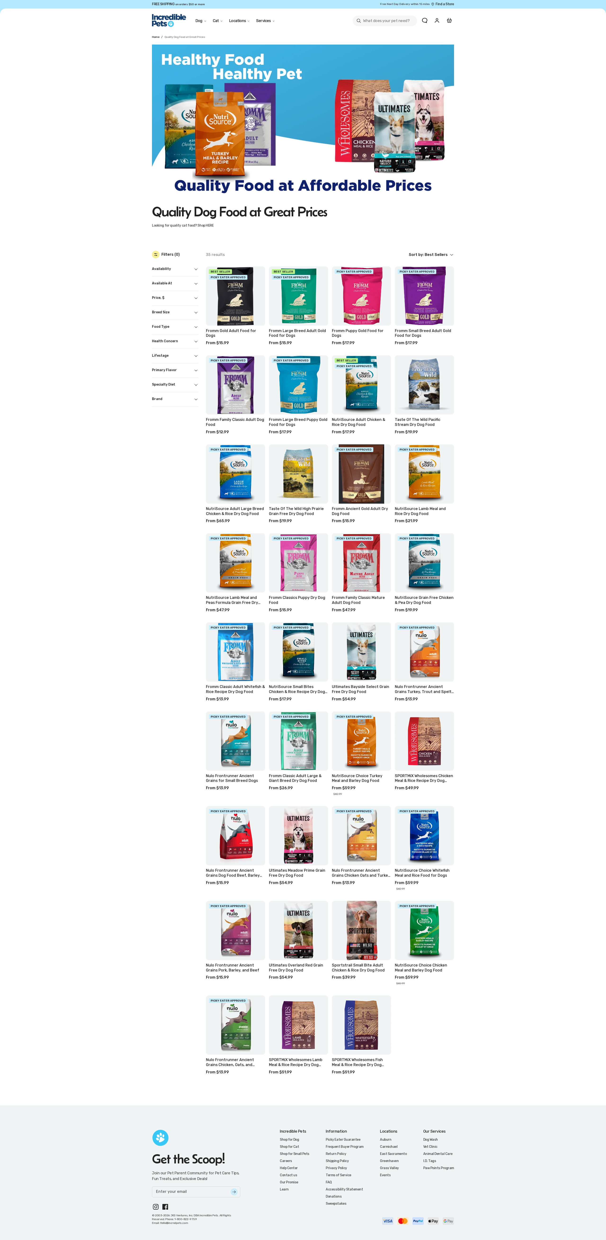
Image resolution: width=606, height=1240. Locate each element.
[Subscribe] (234, 1191)
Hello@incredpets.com (174, 1223)
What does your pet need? (383, 21)
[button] (431, 255)
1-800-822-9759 (185, 1219)
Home (155, 37)
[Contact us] (424, 20)
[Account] (437, 20)
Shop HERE (205, 225)
